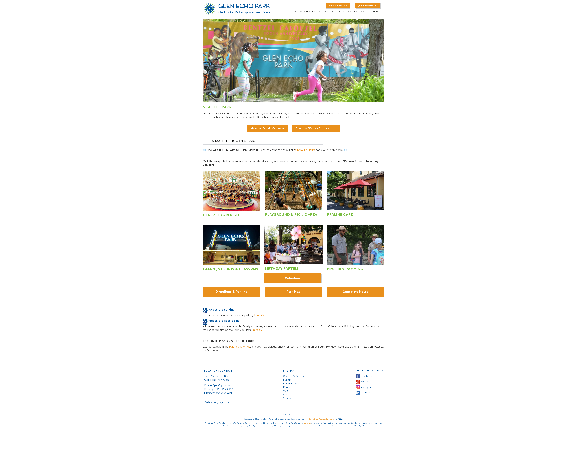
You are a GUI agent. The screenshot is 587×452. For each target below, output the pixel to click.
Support (374, 11)
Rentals (347, 11)
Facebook (366, 376)
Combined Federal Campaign (322, 419)
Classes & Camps (301, 11)
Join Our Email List (367, 5)
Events (316, 11)
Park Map (293, 292)
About (364, 11)
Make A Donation (338, 5)
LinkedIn (365, 392)
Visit (356, 11)
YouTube (365, 381)
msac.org (307, 423)
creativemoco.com (264, 426)
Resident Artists (331, 11)
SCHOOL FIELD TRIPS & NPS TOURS (233, 141)
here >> (259, 315)
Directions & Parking (231, 292)
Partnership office (239, 346)
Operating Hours (305, 150)
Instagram (366, 387)
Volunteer (293, 278)
